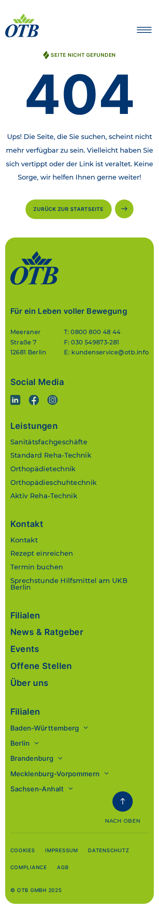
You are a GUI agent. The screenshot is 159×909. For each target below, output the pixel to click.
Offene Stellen (41, 666)
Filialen (25, 615)
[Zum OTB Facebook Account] (34, 400)
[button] (144, 29)
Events (25, 649)
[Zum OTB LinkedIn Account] (15, 400)
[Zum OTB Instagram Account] (52, 400)
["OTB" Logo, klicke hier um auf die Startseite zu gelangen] (64, 25)
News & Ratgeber (47, 632)
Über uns (29, 683)
